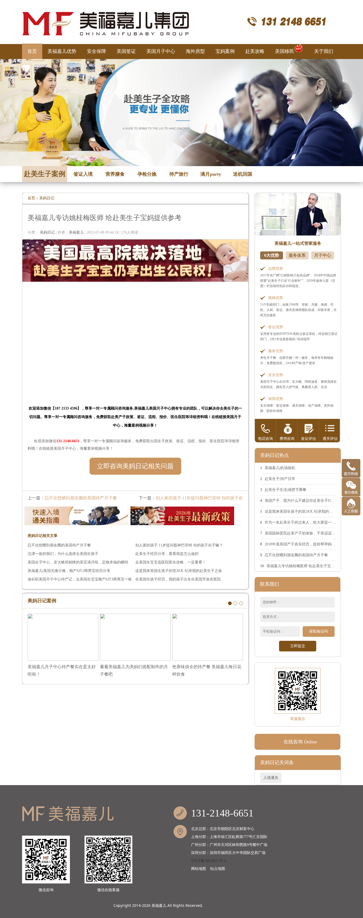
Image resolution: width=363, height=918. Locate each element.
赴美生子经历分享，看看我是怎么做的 (167, 554)
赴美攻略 (254, 51)
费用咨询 (287, 439)
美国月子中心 (160, 51)
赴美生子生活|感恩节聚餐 (285, 490)
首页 (32, 51)
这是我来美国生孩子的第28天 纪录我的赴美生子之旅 (178, 571)
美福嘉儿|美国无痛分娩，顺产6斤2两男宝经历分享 (69, 571)
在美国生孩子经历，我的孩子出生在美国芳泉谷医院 (178, 579)
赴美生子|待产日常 (280, 479)
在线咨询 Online (300, 741)
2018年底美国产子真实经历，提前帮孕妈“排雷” (303, 544)
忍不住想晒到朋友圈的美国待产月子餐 (81, 498)
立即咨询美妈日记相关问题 (135, 466)
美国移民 (284, 51)
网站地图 (198, 869)
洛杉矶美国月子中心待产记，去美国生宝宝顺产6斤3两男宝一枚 (80, 579)
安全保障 (96, 51)
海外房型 (195, 51)
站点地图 (217, 869)
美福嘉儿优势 (62, 51)
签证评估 (308, 439)
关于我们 (323, 51)
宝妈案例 (225, 51)
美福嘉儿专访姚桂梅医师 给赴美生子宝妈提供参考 (308, 566)
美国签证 (126, 51)
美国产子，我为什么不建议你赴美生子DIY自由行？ (307, 501)
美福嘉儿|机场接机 (280, 468)
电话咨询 (265, 439)
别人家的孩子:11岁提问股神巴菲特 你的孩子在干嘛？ (179, 545)
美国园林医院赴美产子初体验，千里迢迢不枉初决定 (307, 533)
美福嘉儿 (158, 905)
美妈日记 (46, 198)
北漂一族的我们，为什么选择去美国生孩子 (63, 554)
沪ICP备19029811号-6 (208, 861)
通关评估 (330, 439)
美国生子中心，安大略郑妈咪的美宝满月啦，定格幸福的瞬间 (78, 562)
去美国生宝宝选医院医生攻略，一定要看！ (170, 562)
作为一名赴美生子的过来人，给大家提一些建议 (304, 522)
